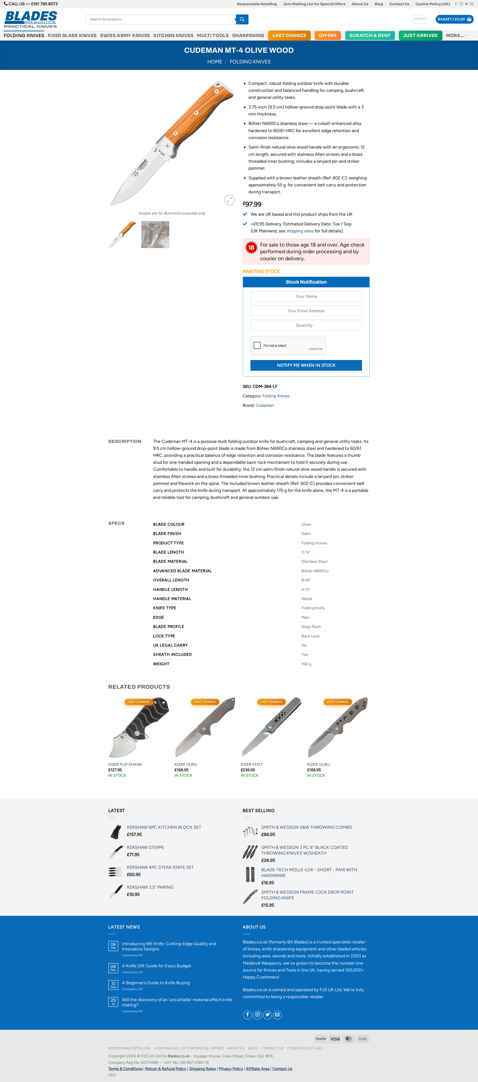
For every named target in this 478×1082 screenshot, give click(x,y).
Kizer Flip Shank (125, 764)
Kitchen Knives (173, 35)
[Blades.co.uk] (41, 19)
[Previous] (117, 143)
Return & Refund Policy (165, 1068)
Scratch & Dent (370, 35)
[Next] (226, 143)
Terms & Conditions (125, 1068)
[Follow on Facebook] (456, 4)
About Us (360, 4)
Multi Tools (213, 35)
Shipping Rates (202, 1068)
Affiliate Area (257, 1068)
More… (455, 35)
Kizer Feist (252, 764)
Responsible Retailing (257, 4)
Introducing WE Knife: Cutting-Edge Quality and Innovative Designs (169, 946)
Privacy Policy (231, 1068)
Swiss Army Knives (125, 35)
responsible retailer (304, 996)
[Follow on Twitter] (466, 4)
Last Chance (289, 35)
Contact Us (399, 4)
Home (214, 62)
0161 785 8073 (44, 3)
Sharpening (248, 35)
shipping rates (300, 230)
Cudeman (265, 405)
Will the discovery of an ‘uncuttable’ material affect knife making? (177, 1002)
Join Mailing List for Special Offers (314, 4)
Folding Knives (24, 35)
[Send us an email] (471, 4)
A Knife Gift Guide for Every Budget (156, 965)
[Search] (242, 19)
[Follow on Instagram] (461, 4)
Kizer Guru (186, 764)
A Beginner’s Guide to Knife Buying (156, 982)
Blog (379, 4)
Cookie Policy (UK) (433, 4)
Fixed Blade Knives (72, 35)
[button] (419, 19)
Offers (328, 35)
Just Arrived (420, 35)
